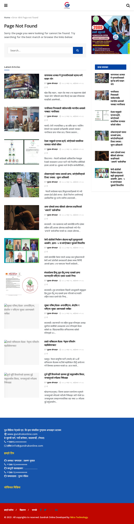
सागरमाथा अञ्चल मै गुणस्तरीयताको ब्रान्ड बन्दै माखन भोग (118, 79)
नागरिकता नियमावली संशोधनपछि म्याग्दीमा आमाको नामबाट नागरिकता (118, 98)
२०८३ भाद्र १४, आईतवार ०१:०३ (72, 83)
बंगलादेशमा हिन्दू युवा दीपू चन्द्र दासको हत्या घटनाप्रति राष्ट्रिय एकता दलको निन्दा (62, 274)
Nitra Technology (79, 517)
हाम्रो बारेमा (8, 509)
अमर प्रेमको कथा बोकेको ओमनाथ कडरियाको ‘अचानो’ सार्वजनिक (118, 157)
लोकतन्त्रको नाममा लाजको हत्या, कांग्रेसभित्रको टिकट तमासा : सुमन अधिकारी (64, 175)
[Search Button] (78, 50)
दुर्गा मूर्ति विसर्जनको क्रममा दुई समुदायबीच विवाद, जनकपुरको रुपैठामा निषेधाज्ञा (64, 376)
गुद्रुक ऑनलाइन (52, 83)
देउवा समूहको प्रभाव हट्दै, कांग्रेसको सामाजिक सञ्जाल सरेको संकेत (118, 118)
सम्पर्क (34, 509)
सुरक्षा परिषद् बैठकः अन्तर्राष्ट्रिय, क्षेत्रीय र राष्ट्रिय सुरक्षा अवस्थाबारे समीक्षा (61, 307)
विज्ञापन (23, 509)
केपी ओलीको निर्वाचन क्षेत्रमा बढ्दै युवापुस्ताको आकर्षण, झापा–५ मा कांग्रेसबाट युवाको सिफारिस (64, 241)
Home (7, 17)
